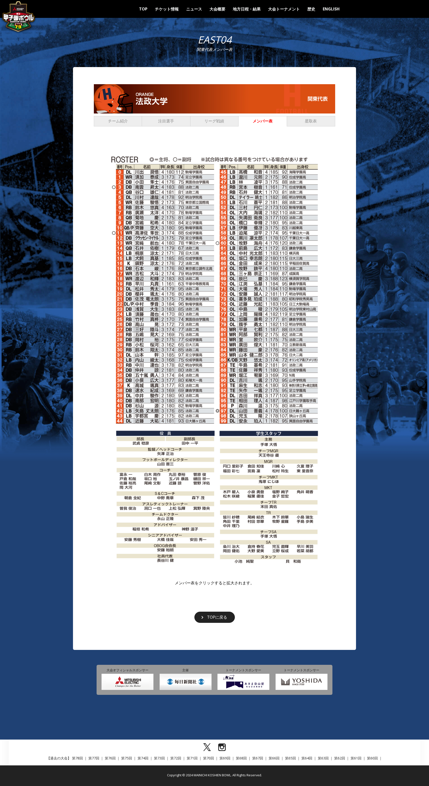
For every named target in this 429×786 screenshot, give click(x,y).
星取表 (311, 121)
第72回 (175, 758)
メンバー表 (263, 121)
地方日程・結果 (247, 9)
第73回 (159, 758)
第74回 (143, 758)
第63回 (323, 758)
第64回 (306, 758)
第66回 (274, 758)
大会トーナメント (284, 9)
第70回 (208, 758)
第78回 (77, 758)
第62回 (339, 758)
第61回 (356, 758)
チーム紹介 (118, 121)
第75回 (126, 758)
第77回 (93, 758)
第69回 (224, 758)
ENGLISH (331, 9)
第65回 (290, 758)
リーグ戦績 (214, 121)
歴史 (311, 9)
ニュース (194, 9)
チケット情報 (167, 9)
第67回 (257, 758)
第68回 (241, 758)
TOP (143, 9)
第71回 (192, 758)
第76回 (110, 758)
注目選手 (166, 121)
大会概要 (217, 9)
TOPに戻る (217, 617)
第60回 (372, 758)
